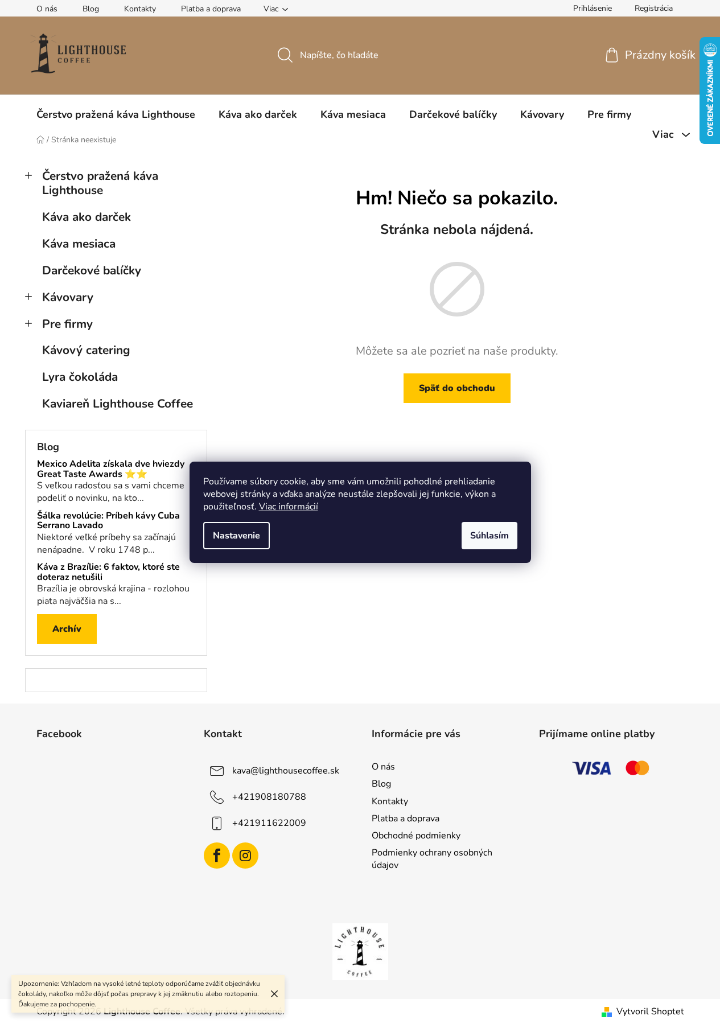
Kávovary (67, 297)
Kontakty (140, 8)
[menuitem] (116, 114)
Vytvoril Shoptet (650, 1011)
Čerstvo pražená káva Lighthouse (100, 183)
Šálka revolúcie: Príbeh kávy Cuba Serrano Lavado (108, 521)
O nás (46, 8)
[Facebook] (217, 855)
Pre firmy (67, 324)
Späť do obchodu (457, 388)
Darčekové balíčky (91, 270)
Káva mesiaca (79, 244)
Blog (91, 8)
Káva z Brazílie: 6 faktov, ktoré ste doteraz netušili (108, 572)
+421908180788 (269, 797)
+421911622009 (269, 823)
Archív (66, 629)
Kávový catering (86, 350)
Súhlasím (489, 535)
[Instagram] (245, 855)
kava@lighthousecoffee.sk (285, 770)
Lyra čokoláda (80, 377)
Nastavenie (236, 535)
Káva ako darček (86, 217)
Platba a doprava (211, 8)
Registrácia (654, 8)
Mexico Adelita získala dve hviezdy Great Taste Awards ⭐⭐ (110, 469)
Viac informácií (288, 506)
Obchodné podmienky (416, 835)
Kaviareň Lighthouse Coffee (117, 404)
